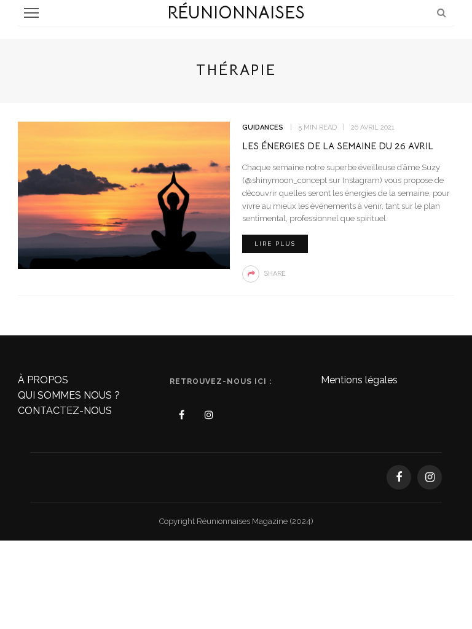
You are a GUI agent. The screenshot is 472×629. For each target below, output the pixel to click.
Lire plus (275, 243)
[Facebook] (182, 415)
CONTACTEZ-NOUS (65, 410)
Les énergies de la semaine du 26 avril (337, 146)
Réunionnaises (236, 12)
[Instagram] (209, 415)
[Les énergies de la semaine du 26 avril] (124, 194)
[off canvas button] (31, 13)
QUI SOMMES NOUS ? (69, 395)
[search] (441, 12)
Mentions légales (359, 380)
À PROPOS (43, 380)
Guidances (262, 127)
